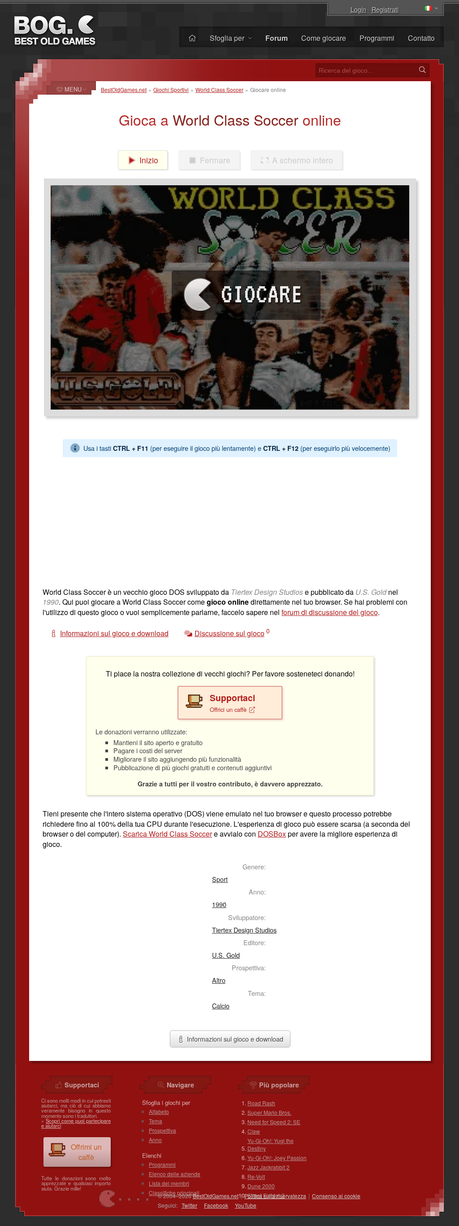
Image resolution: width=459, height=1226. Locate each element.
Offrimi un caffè (86, 1152)
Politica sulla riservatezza (275, 1196)
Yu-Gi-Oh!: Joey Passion (277, 1157)
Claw (253, 1131)
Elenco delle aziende (174, 1174)
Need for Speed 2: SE (273, 1122)
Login (358, 9)
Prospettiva (162, 1130)
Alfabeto (159, 1111)
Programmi (376, 38)
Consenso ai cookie (336, 1196)
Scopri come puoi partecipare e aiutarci (76, 1123)
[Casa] (192, 37)
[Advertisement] (230, 520)
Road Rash (261, 1103)
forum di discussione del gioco (329, 612)
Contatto (421, 38)
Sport (220, 879)
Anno (155, 1139)
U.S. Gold (226, 955)
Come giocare (323, 38)
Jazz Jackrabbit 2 (268, 1167)
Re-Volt (256, 1176)
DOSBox (272, 834)
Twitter (189, 1205)
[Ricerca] (422, 70)
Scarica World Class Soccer (167, 834)
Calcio (221, 1005)
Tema (155, 1121)
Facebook (216, 1205)
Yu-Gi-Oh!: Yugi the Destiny (270, 1144)
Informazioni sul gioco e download (234, 1038)
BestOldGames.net (124, 89)
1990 (219, 904)
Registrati (385, 9)
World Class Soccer (219, 89)
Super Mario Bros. (269, 1112)
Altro (218, 980)
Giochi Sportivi (171, 89)
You (245, 1205)
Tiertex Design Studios (244, 929)
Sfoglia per (228, 38)
